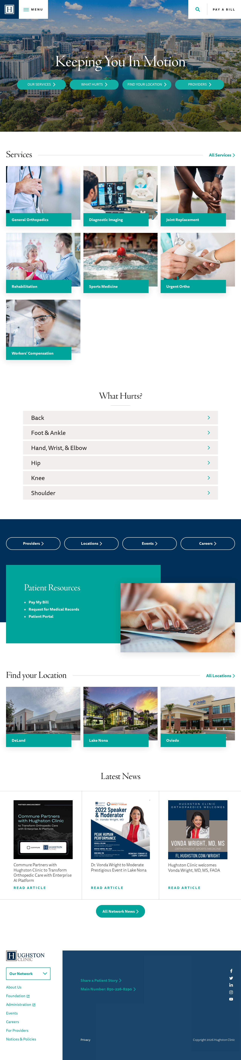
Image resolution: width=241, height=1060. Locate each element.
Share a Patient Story (99, 980)
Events (148, 543)
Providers (197, 84)
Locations (89, 543)
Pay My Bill (39, 602)
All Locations (218, 675)
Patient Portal (41, 616)
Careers (206, 543)
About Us (13, 987)
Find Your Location (144, 84)
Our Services (39, 84)
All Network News (118, 911)
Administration (18, 1004)
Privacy (85, 1039)
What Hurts (92, 84)
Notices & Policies (21, 1039)
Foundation (15, 996)
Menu (37, 9)
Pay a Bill (224, 9)
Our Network (21, 973)
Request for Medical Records (54, 609)
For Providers (17, 1030)
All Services (220, 155)
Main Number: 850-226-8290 (106, 989)
